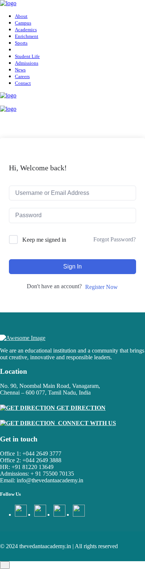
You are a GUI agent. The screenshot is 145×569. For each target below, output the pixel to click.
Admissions (26, 63)
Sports (21, 43)
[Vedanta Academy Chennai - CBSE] (8, 3)
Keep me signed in (44, 240)
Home (23, 84)
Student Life (27, 56)
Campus (23, 23)
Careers (22, 76)
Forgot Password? (114, 239)
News (20, 70)
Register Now (101, 287)
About (21, 16)
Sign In (72, 266)
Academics (26, 29)
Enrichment (26, 36)
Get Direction (80, 408)
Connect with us (85, 423)
